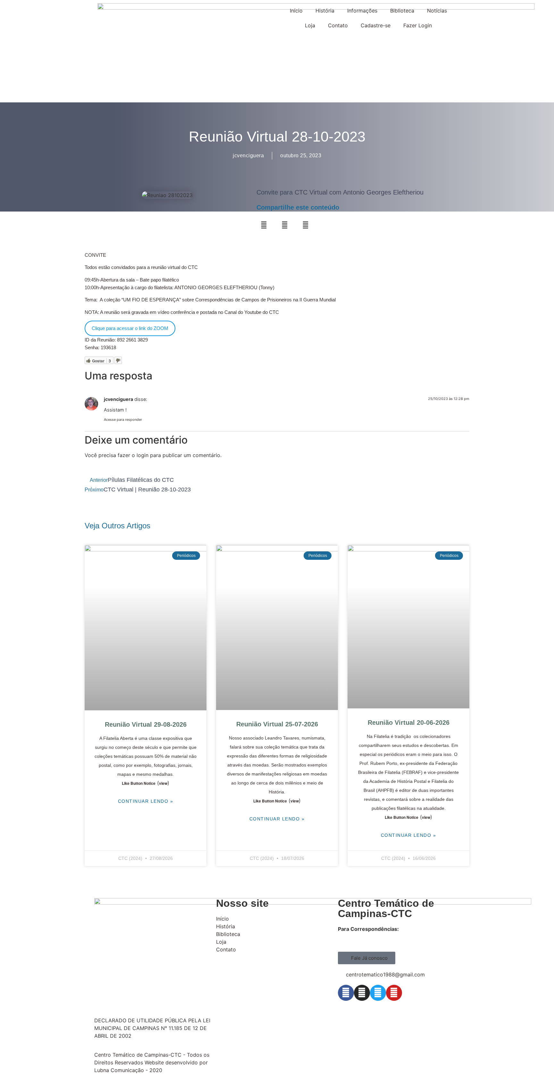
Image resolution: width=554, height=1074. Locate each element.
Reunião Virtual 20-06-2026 (408, 722)
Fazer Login (417, 25)
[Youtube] (394, 993)
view (163, 783)
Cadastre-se (375, 25)
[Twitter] (378, 993)
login (142, 455)
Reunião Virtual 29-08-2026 (146, 724)
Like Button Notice (138, 783)
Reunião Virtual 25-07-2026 (277, 724)
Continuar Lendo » (145, 801)
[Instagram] (362, 993)
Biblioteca (402, 10)
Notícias (437, 10)
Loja (310, 25)
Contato (338, 25)
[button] (263, 225)
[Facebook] (346, 993)
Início (296, 10)
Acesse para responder (123, 419)
